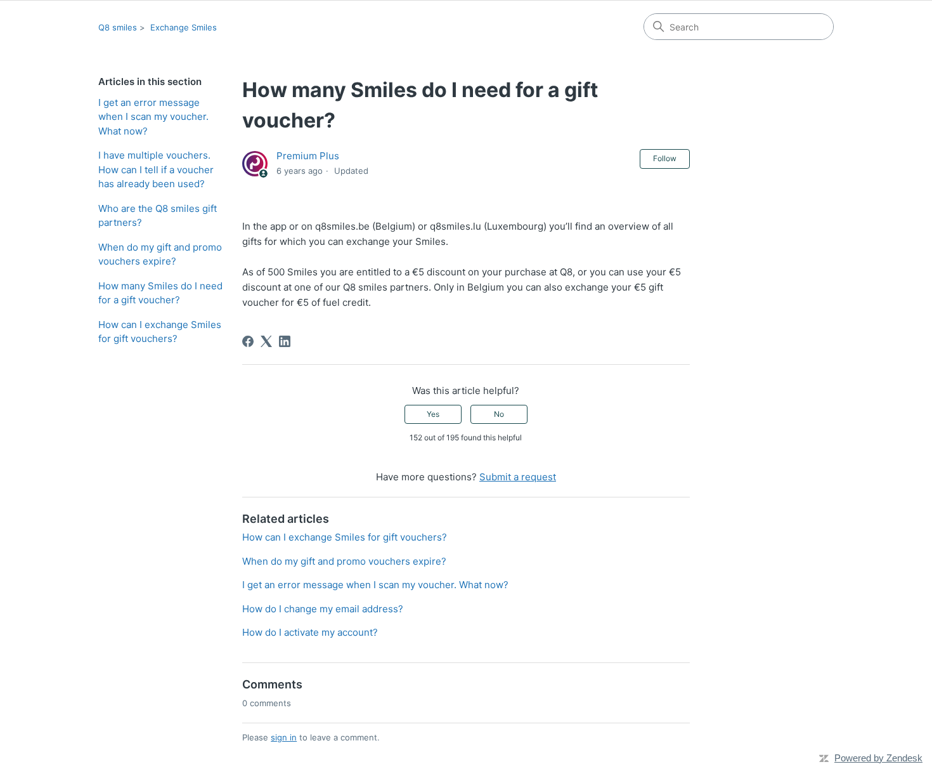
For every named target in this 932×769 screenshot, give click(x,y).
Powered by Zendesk (878, 758)
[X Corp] (266, 341)
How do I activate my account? (310, 632)
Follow (664, 158)
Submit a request (517, 477)
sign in (284, 737)
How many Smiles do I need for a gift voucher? (160, 293)
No (499, 414)
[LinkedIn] (284, 341)
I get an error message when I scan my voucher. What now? (153, 116)
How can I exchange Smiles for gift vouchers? (159, 332)
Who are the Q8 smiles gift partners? (157, 215)
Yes (433, 414)
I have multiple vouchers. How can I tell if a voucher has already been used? (156, 169)
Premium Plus (307, 156)
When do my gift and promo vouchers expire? (160, 254)
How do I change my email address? (322, 609)
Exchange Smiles (183, 27)
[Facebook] (248, 341)
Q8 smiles (117, 27)
